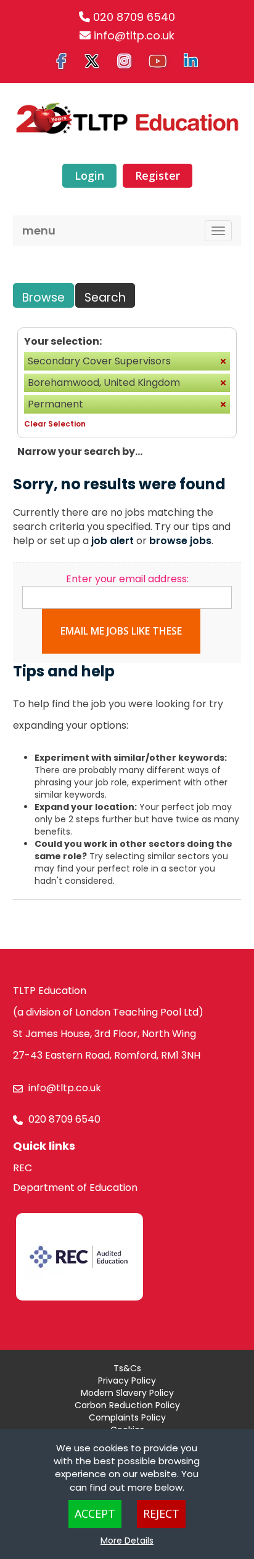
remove (223, 361)
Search (105, 297)
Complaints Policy (127, 1417)
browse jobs (180, 541)
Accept (95, 1513)
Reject (161, 1513)
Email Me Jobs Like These (121, 631)
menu (38, 230)
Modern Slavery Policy (127, 1393)
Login (89, 175)
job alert (112, 541)
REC (22, 1168)
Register (157, 175)
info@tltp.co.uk (134, 35)
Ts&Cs (127, 1368)
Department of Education (75, 1187)
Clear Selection (55, 424)
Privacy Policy (127, 1380)
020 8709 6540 (134, 17)
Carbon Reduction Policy (127, 1405)
